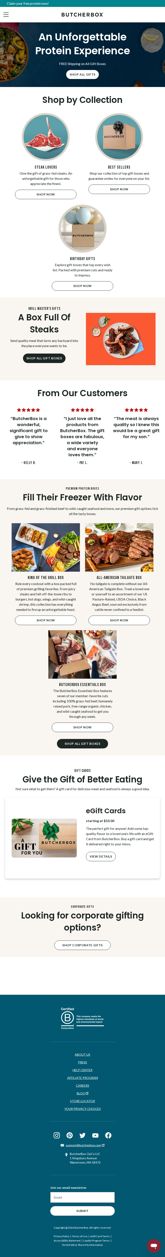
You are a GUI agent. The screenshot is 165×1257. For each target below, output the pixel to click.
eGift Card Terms (100, 1236)
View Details (101, 856)
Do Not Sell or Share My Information (82, 1244)
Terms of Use (79, 1236)
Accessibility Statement (67, 1240)
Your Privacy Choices (82, 1109)
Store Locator (82, 1101)
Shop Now (46, 194)
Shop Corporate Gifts (82, 945)
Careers (82, 1085)
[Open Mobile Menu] (6, 14)
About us (82, 1054)
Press (82, 1062)
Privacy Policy (61, 1236)
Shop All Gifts (82, 74)
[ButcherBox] (83, 14)
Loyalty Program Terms (96, 1240)
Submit (82, 1211)
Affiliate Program (82, 1078)
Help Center (82, 1070)
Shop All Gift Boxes (44, 358)
